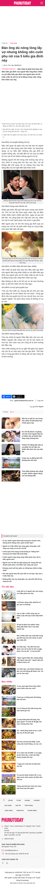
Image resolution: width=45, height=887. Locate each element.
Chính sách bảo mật (29, 883)
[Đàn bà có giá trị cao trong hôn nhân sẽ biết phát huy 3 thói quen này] (11, 423)
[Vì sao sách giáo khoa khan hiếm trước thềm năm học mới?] (9, 689)
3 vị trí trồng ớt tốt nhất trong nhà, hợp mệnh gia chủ (29, 709)
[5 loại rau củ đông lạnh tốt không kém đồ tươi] (11, 462)
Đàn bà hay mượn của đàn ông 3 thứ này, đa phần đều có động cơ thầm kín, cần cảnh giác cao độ (22, 125)
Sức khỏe (8, 805)
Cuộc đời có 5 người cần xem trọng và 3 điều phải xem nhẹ (30, 592)
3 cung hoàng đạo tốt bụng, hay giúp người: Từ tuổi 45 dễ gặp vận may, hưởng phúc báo (29, 722)
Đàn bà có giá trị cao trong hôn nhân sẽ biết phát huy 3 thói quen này (32, 421)
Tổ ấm (18, 800)
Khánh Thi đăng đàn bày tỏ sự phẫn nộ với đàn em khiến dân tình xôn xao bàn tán (32, 448)
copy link (40, 400)
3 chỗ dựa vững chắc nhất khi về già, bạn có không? (29, 603)
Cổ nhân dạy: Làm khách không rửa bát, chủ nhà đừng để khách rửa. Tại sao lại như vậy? (30, 671)
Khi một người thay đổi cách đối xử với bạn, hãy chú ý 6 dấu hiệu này (22, 575)
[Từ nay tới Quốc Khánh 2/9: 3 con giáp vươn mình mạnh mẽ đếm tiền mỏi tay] (9, 778)
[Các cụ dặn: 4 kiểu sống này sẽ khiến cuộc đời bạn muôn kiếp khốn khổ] (9, 617)
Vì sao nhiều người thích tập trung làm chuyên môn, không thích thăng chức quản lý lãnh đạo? (22, 542)
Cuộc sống (13, 43)
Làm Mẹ (27, 800)
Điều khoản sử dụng (16, 883)
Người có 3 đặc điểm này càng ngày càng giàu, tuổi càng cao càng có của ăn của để (21, 547)
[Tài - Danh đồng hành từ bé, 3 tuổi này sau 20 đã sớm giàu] (9, 734)
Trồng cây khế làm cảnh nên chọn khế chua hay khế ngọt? (29, 787)
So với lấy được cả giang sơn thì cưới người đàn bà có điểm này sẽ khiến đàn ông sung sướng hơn (32, 435)
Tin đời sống (32, 810)
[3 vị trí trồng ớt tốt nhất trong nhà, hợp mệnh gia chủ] (9, 712)
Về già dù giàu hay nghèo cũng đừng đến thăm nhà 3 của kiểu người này (28, 627)
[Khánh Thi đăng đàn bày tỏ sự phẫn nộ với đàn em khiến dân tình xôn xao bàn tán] (11, 449)
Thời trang (29, 805)
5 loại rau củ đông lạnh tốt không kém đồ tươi (32, 459)
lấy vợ (12, 412)
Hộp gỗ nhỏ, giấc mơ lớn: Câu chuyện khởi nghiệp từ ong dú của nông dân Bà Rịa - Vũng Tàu (22, 130)
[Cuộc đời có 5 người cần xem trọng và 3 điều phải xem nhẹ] (9, 595)
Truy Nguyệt (39, 406)
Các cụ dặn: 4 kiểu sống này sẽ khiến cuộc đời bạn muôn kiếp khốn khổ (30, 616)
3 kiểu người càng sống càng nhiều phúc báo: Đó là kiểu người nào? (21, 558)
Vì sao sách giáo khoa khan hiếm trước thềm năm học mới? (29, 687)
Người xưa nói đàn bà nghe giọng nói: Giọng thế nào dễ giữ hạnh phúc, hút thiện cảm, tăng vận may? (22, 564)
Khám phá (20, 810)
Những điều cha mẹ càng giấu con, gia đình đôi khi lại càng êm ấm (22, 580)
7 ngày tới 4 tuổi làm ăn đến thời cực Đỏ (28, 765)
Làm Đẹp (37, 800)
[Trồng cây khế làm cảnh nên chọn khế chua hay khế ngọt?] (9, 789)
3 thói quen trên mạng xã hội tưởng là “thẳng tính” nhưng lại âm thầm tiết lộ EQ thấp (21, 553)
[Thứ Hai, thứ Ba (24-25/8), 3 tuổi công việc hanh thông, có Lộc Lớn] (9, 745)
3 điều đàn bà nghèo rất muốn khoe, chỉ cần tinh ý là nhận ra (22, 136)
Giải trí (18, 805)
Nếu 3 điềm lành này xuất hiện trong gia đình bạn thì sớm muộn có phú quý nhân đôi (30, 638)
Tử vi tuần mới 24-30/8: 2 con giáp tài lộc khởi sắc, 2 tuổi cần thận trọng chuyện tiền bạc (29, 755)
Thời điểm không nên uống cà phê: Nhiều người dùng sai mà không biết (32, 473)
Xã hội (10, 800)
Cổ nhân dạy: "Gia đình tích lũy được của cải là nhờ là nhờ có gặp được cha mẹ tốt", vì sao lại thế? (29, 649)
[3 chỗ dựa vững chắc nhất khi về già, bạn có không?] (9, 606)
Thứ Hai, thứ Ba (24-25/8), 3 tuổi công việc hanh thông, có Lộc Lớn (29, 743)
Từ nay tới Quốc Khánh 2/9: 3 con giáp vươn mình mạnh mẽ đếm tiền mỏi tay (29, 777)
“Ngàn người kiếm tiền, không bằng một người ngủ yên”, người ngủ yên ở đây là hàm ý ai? (30, 660)
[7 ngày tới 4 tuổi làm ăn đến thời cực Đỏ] (9, 767)
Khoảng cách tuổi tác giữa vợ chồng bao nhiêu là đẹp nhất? (22, 569)
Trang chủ (5, 43)
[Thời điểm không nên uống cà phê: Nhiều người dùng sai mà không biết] (11, 476)
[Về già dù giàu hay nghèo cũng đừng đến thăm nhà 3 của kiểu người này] (9, 628)
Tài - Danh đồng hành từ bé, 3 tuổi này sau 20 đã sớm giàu (29, 732)
